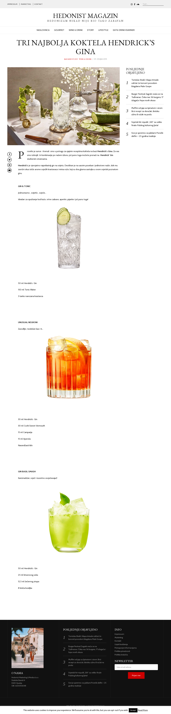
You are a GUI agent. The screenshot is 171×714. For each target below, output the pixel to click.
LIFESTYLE (103, 30)
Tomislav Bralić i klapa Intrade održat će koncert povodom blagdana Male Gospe (145, 83)
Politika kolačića (121, 654)
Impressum (12, 4)
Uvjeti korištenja (121, 644)
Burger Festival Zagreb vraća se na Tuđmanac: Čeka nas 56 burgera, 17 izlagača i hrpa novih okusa (147, 97)
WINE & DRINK (76, 30)
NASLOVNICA (43, 30)
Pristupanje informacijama (126, 648)
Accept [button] (133, 710)
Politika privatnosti (122, 651)
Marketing (26, 4)
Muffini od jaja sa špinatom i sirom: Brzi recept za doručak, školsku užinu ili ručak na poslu (147, 111)
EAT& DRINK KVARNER (124, 30)
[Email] (9, 170)
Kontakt (38, 4)
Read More (143, 710)
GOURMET (59, 30)
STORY (90, 30)
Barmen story (71, 59)
